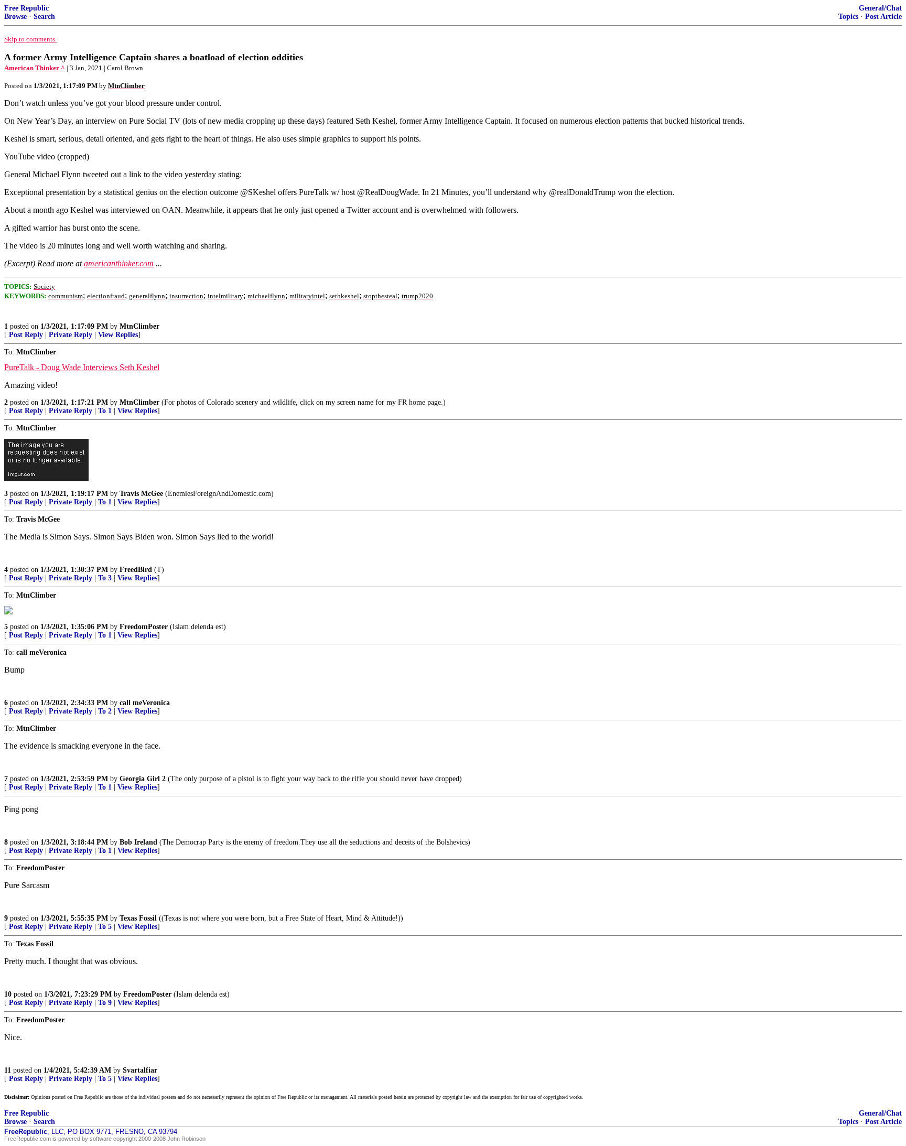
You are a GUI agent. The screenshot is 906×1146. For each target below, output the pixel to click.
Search (44, 16)
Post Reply (26, 335)
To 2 (105, 711)
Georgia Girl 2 (143, 779)
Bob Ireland (138, 842)
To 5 (105, 927)
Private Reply (70, 335)
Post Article (883, 16)
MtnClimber (139, 326)
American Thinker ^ (34, 68)
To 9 (105, 1003)
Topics (848, 16)
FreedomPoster (144, 627)
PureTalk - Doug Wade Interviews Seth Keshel (81, 367)
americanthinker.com (119, 263)
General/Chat (880, 8)
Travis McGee (141, 494)
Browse (15, 16)
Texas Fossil (138, 918)
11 (7, 1070)
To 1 (105, 411)
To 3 (105, 578)
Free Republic (26, 8)
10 (8, 994)
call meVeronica (145, 703)
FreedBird (136, 570)
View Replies (118, 335)
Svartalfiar (140, 1070)
